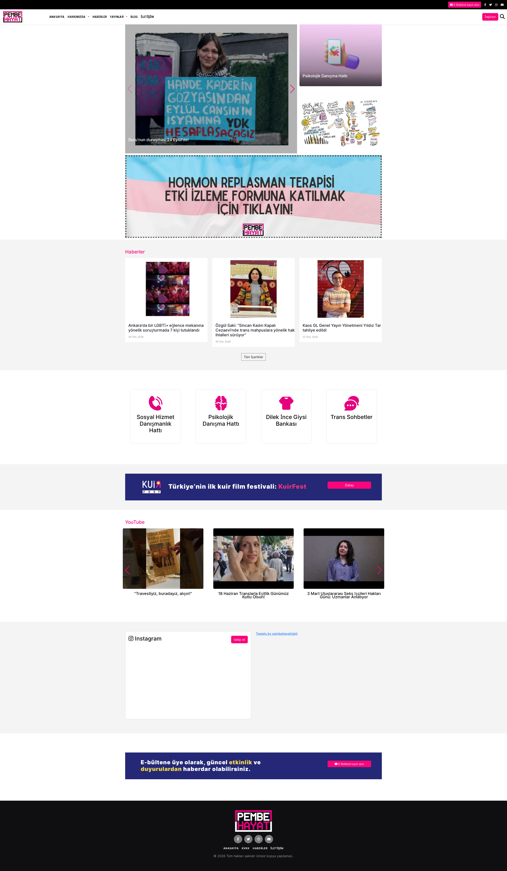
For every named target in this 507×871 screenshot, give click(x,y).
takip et (239, 640)
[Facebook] (485, 4)
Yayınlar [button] (117, 16)
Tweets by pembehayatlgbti (277, 634)
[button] (292, 89)
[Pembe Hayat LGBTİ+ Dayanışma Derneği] (12, 16)
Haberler (99, 16)
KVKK (246, 848)
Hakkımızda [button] (77, 16)
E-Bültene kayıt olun (466, 4)
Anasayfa (57, 16)
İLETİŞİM (147, 16)
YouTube (135, 522)
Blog (134, 16)
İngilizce (490, 16)
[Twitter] (490, 4)
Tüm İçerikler (253, 357)
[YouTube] (502, 4)
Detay (349, 485)
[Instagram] (496, 4)
